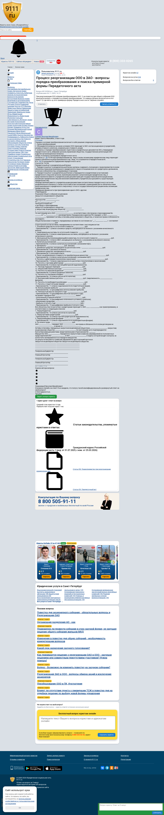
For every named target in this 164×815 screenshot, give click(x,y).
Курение (11, 129)
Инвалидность (14, 116)
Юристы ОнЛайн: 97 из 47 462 (48, 543)
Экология (12, 168)
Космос (25, 125)
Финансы (25, 164)
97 (137, 73)
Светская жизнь (14, 152)
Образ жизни (21, 141)
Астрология (18, 95)
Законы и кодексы (91, 756)
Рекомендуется (41, 127)
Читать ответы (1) (109, 104)
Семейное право (14, 154)
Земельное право (23, 112)
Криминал (18, 127)
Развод (21, 150)
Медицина (12, 131)
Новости (27, 139)
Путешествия (13, 150)
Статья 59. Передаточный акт (85, 489)
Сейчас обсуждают (23, 61)
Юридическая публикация (18, 169)
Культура (26, 127)
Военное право (24, 99)
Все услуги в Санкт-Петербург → (50, 601)
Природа (22, 148)
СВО (22, 152)
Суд (21, 160)
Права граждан (21, 147)
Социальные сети (25, 156)
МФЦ (15, 135)
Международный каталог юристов (23, 756)
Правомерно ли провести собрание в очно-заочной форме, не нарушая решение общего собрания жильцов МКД (76, 630)
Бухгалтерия (13, 99)
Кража (30, 125)
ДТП (22, 106)
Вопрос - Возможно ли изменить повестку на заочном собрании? (73, 667)
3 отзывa (38, 140)
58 (46, 158)
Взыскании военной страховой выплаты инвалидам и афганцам (49, 592)
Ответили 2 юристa (44, 626)
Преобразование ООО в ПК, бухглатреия (59, 683)
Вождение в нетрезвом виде (19, 101)
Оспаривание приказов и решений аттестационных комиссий (74, 594)
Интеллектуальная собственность (15, 119)
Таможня (26, 160)
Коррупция (17, 125)
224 (139, 77)
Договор (11, 104)
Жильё (19, 108)
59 (40, 161)
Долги (17, 104)
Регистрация (71, 543)
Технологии (12, 162)
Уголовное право (14, 164)
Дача (31, 102)
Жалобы (27, 106)
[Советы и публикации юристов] (12, 12)
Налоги (20, 135)
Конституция (13, 124)
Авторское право (19, 91)
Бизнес (21, 97)
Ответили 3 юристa (44, 681)
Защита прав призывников (48, 595)
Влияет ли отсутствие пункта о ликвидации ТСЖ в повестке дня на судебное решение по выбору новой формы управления (74, 692)
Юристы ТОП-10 (7, 61)
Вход (2, 58)
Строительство (14, 160)
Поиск (63, 543)
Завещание (26, 108)
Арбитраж (28, 93)
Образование (13, 143)
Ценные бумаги (14, 166)
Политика (25, 145)
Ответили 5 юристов (45, 652)
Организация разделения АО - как (56, 622)
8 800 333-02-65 (78, 735)
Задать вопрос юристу (46, 397)
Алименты (12, 93)
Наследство (28, 135)
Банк (25, 95)
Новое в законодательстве (21, 138)
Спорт (10, 158)
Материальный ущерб (23, 129)
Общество (23, 143)
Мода (18, 133)
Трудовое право (23, 162)
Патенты (11, 145)
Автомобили (13, 89)
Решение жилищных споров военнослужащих (101, 596)
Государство (13, 102)
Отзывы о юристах (17, 759)
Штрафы (23, 166)
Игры (10, 114)
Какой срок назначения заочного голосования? (63, 648)
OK (20, 808)
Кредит (11, 127)
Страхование (18, 158)
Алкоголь (20, 93)
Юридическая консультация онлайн (14, 27)
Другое (18, 106)
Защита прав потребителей (18, 110)
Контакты (125, 756)
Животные (12, 108)
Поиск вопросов (53, 759)
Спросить (46, 577)
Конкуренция (20, 122)
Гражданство (23, 102)
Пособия (11, 147)
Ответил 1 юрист (43, 619)
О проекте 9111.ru (91, 759)
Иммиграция (17, 114)
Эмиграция (20, 168)
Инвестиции (24, 116)
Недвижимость (14, 137)
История (11, 122)
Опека (29, 143)
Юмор (27, 168)
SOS (59, 62)
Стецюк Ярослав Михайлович (46, 136)
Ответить (42, 104)
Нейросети (24, 137)
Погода (18, 145)
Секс (26, 152)
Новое (38, 61)
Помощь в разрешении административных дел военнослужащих (77, 598)
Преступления (13, 148)
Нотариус (12, 141)
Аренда (11, 95)
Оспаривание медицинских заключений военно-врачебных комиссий (104, 592)
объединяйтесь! (22, 25)
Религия (27, 150)
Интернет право (26, 120)
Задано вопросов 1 (48, 73)
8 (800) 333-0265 (121, 61)
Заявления (12, 112)
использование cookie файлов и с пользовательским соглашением (19, 801)
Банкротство (13, 97)
